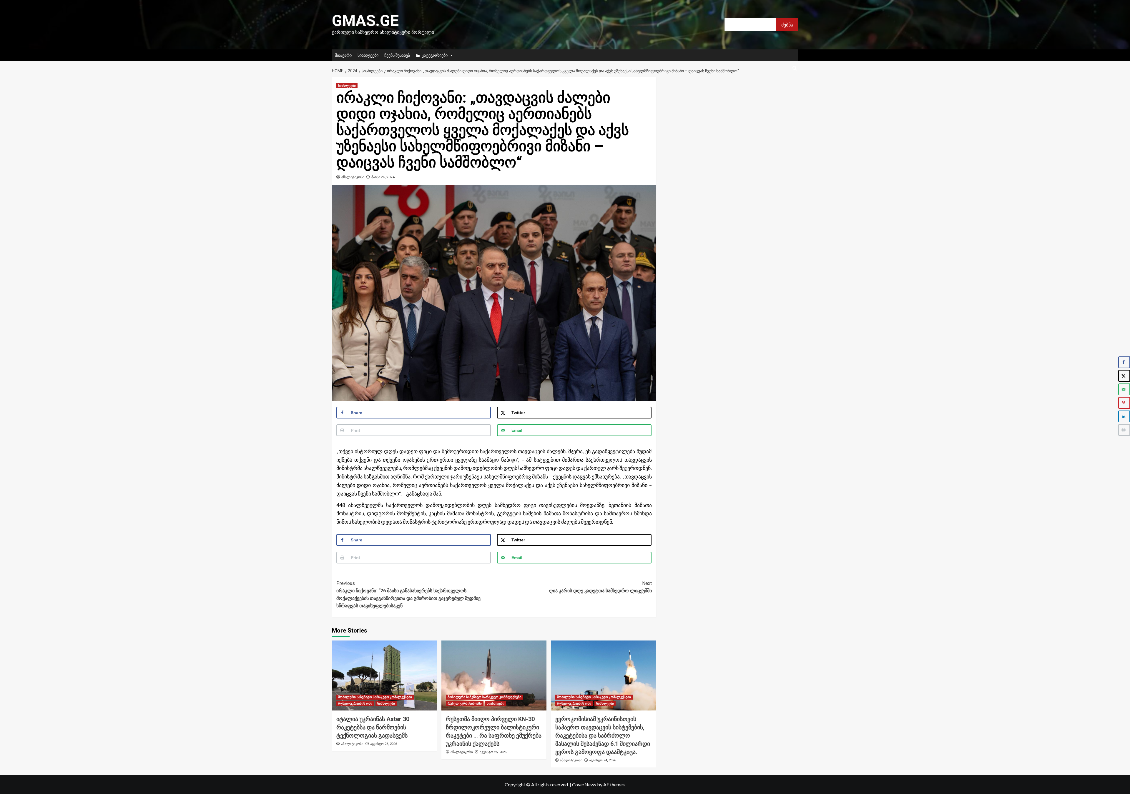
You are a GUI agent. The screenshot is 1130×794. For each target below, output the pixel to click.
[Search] (794, 68)
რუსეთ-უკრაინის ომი (355, 703)
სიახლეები (368, 55)
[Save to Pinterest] (1124, 403)
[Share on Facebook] (1124, 362)
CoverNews (584, 784)
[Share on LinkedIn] (1124, 416)
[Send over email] (1124, 389)
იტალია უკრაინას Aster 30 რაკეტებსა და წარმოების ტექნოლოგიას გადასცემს (372, 727)
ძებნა (787, 24)
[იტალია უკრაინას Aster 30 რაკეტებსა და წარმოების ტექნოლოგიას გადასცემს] (384, 675)
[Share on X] (1124, 376)
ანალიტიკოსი (352, 177)
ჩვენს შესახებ (397, 55)
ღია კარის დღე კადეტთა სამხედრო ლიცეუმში (600, 587)
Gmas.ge (365, 21)
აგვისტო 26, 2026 (383, 744)
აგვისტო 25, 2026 (493, 752)
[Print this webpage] (1124, 430)
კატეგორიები (435, 55)
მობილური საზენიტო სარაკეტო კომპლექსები (375, 697)
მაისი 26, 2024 (383, 177)
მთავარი (343, 55)
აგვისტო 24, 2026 (602, 760)
